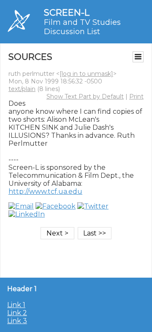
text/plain (21, 89)
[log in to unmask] (86, 74)
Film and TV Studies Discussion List (82, 27)
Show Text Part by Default (85, 96)
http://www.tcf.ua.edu (45, 191)
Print (136, 96)
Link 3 (17, 321)
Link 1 (16, 305)
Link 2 (17, 313)
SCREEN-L (67, 12)
